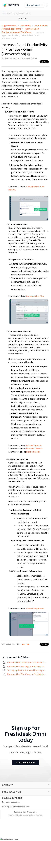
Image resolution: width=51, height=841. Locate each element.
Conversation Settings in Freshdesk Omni (27, 666)
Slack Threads (33, 451)
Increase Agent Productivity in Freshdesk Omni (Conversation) (23, 35)
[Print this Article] (28, 54)
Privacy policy (32, 812)
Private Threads (34, 445)
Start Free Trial (25, 762)
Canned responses (35, 608)
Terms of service (20, 812)
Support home (9, 25)
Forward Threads (34, 448)
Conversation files (35, 296)
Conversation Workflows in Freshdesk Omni (28, 674)
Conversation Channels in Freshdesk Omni (27, 662)
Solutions (23, 18)
